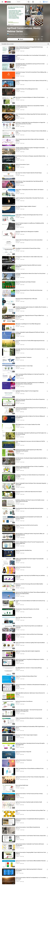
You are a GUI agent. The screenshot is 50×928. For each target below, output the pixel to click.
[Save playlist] (35, 39)
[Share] (38, 39)
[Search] (28, 2)
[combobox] (21, 2)
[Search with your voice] (33, 2)
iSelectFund (18, 49)
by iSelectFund (11, 34)
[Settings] (40, 2)
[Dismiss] (48, 44)
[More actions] (41, 39)
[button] (25, 15)
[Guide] (2, 2)
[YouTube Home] (8, 2)
